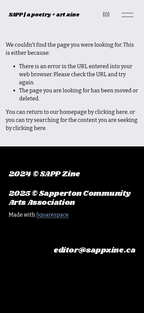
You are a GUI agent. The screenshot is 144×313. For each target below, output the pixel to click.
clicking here (111, 112)
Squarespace (52, 215)
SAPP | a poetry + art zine (44, 15)
